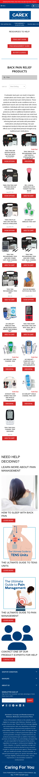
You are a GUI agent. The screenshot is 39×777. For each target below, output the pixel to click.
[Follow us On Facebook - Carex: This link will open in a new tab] (6, 705)
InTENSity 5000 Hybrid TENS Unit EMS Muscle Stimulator (10, 396)
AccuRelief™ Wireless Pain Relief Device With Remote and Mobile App (10, 327)
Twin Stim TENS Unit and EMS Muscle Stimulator (10, 187)
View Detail (29, 161)
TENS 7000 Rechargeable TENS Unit (10, 291)
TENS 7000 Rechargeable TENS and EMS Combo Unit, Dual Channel (29, 257)
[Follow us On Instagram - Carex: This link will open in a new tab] (10, 705)
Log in (27, 5)
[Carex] (20, 15)
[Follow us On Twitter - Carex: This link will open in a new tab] (3, 705)
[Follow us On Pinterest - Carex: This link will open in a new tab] (13, 705)
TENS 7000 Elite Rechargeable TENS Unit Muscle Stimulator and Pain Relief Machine (29, 156)
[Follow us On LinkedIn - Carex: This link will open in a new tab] (20, 705)
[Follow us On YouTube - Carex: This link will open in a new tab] (17, 705)
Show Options (9, 161)
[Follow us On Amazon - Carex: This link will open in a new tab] (23, 705)
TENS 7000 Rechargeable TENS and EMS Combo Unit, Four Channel (10, 257)
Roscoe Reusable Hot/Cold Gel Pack (29, 290)
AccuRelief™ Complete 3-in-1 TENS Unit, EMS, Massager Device (29, 362)
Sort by (4, 86)
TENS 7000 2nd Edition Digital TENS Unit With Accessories (10, 153)
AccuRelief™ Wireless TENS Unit (29, 221)
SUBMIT (29, 700)
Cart (36, 6)
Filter (8, 77)
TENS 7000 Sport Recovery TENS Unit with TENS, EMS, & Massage (29, 326)
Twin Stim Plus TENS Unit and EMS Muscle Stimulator (10, 221)
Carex (26, 774)
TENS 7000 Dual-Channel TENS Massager (10, 429)
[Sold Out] (29, 140)
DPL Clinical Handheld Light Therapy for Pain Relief (29, 188)
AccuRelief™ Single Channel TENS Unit (29, 395)
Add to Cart (29, 196)
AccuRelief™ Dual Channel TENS (10, 360)
